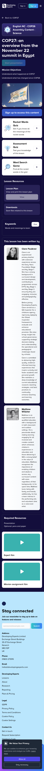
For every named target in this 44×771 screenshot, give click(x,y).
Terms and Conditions (11, 712)
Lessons (5, 678)
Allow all (22, 759)
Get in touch (7, 731)
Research (6, 685)
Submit (37, 626)
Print (35, 224)
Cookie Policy (8, 716)
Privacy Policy (8, 708)
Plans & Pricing (8, 693)
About (4, 681)
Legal (4, 700)
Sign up (33, 6)
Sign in (22, 6)
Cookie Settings (9, 720)
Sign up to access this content (22, 112)
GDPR (4, 704)
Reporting (6, 689)
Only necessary (22, 764)
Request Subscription (11, 735)
